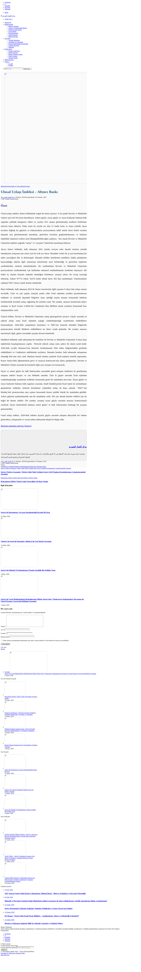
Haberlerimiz (9, 60)
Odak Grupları (12, 56)
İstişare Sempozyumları (15, 54)
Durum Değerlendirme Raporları (18, 44)
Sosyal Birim (12, 31)
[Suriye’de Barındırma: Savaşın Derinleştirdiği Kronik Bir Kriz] (19, 509)
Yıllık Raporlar (13, 35)
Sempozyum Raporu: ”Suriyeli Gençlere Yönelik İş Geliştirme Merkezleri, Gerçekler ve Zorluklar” (20, 713)
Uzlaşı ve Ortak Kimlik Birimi (17, 28)
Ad (2, 630)
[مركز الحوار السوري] (8, 16)
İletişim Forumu (13, 36)
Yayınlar (7, 38)
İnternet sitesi (5, 637)
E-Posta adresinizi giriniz (8, 947)
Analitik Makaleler (14, 40)
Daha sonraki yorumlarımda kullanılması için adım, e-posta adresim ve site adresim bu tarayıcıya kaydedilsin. (36, 640)
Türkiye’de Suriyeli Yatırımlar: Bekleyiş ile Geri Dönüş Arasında (26, 541)
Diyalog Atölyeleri (14, 51)
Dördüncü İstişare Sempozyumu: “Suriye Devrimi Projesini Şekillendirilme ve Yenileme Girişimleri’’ (20, 730)
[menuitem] (7, 62)
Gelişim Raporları (13, 45)
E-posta (4, 633)
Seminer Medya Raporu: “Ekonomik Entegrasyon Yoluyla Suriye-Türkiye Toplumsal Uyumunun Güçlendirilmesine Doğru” (20, 879)
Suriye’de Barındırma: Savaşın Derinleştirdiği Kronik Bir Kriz (25, 512)
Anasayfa (8, 22)
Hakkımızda (9, 24)
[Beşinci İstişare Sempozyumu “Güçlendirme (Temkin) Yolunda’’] (15, 743)
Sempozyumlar (13, 58)
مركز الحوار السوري (8, 197)
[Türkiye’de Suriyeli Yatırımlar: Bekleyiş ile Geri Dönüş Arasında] (19, 538)
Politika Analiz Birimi (15, 30)
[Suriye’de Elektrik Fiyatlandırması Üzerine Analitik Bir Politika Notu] (19, 566)
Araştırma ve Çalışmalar (15, 42)
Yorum (3, 626)
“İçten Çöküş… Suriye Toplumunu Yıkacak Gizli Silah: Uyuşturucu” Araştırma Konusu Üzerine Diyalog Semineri (20, 857)
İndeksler (11, 47)
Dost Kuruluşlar (13, 33)
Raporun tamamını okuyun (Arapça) (16, 426)
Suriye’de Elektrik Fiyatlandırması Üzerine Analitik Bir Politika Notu (28, 570)
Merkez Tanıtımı (13, 26)
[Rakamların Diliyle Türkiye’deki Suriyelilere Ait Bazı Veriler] (15, 695)
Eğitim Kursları (13, 53)
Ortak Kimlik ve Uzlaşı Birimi (15, 186)
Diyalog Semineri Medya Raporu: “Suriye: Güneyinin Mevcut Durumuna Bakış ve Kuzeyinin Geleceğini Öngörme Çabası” (21, 836)
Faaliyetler (8, 49)
